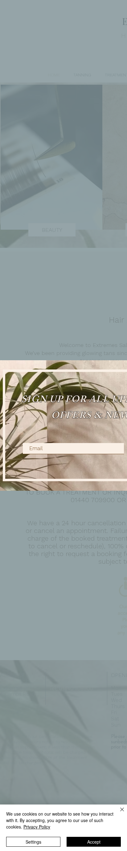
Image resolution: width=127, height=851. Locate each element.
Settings (33, 842)
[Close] (118, 813)
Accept (93, 842)
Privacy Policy (36, 827)
